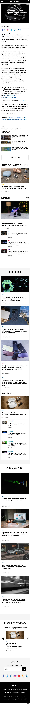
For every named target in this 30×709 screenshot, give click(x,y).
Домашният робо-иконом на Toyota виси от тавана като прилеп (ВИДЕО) (20, 136)
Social (3, 184)
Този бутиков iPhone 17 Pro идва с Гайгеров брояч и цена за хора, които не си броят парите (14, 331)
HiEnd (9, 240)
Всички (26, 165)
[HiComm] (15, 2)
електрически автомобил (7, 128)
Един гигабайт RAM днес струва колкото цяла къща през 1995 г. (17, 234)
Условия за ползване (16, 690)
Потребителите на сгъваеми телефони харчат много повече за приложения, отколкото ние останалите (14, 226)
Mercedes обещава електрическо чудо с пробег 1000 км (15, 13)
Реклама (25, 690)
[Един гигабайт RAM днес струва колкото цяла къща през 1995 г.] (4, 234)
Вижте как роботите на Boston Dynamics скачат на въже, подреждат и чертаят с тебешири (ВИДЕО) (13, 143)
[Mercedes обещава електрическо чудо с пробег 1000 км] (8, 29)
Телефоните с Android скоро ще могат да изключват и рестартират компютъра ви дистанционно (15, 367)
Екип (9, 690)
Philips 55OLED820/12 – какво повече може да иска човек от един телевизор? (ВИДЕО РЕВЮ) (17, 444)
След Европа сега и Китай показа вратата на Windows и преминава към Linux (14, 499)
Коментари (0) (15, 157)
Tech (15, 5)
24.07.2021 (15, 18)
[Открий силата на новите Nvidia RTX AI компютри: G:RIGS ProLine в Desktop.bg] (4, 452)
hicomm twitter (7, 676)
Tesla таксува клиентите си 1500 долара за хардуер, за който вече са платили (20, 148)
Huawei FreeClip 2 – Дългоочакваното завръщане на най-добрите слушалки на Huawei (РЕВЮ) (14, 415)
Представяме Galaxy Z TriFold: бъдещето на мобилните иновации (17, 434)
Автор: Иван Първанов (5, 26)
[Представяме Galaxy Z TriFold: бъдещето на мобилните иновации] (4, 432)
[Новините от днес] (28, 1)
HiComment (10, 421)
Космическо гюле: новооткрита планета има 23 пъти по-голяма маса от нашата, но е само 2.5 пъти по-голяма (18, 244)
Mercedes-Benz (17, 128)
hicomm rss (22, 676)
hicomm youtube (19, 676)
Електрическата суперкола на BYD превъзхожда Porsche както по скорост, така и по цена (14, 566)
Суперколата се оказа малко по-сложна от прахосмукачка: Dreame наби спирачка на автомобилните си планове (14, 383)
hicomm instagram (15, 676)
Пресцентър (8, 692)
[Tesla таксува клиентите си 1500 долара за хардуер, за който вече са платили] (6, 149)
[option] (15, 234)
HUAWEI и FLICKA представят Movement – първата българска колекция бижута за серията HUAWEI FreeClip (14, 189)
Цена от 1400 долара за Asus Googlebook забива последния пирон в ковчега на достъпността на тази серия (14, 534)
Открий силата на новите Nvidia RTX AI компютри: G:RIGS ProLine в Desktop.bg (17, 454)
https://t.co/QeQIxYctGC (10, 95)
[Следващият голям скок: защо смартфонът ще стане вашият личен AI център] (4, 422)
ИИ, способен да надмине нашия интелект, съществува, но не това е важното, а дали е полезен (14, 298)
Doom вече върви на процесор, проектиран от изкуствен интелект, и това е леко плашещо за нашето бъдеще (18, 253)
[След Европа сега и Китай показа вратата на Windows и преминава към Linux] (15, 483)
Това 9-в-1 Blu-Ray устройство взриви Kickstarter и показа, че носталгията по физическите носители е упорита (13, 600)
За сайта (5, 690)
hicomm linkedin (11, 676)
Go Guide (23, 692)
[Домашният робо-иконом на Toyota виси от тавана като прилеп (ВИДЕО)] (6, 137)
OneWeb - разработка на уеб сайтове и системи (15, 699)
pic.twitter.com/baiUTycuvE (8, 97)
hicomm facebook (3, 676)
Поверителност (16, 692)
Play (9, 249)
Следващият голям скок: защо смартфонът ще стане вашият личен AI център (17, 424)
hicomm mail (26, 676)
